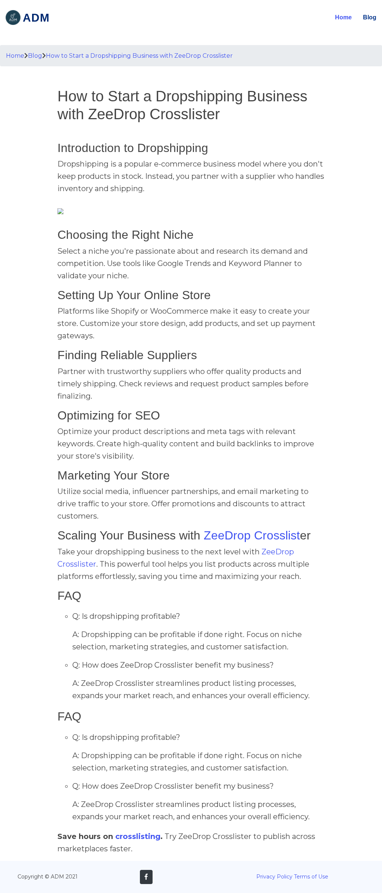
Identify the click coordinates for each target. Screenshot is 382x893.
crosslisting (137, 836)
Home (343, 17)
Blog (369, 17)
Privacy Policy (274, 876)
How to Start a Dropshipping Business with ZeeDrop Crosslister (139, 55)
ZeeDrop (227, 535)
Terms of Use (311, 876)
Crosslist (277, 535)
